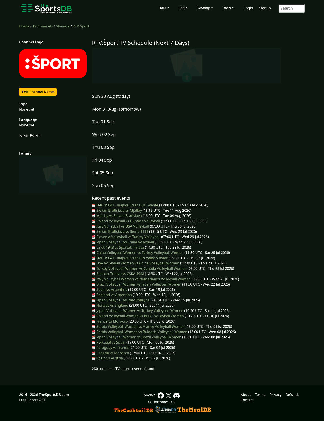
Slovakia (63, 26)
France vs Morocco (111, 321)
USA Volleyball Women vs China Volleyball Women (137, 263)
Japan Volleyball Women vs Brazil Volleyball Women (138, 337)
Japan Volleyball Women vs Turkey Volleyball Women (139, 310)
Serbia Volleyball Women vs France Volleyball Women (140, 326)
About (246, 394)
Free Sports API (32, 399)
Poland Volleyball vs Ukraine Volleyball (127, 221)
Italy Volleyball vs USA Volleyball (122, 226)
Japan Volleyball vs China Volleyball (124, 242)
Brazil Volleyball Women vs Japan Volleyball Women (138, 284)
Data (162, 7)
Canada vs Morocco (112, 352)
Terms (260, 394)
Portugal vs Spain (110, 342)
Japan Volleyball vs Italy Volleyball (123, 300)
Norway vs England (111, 305)
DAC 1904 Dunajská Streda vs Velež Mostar (131, 257)
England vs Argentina (113, 294)
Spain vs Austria (109, 358)
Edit (181, 7)
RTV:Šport (81, 26)
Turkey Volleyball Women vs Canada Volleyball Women (141, 268)
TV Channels (42, 26)
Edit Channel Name (38, 91)
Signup (265, 7)
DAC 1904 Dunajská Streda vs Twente (126, 205)
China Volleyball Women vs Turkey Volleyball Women (139, 252)
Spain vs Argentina (111, 289)
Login (248, 7)
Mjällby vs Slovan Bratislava (118, 215)
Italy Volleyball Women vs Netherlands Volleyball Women (143, 279)
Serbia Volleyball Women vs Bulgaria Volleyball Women (141, 331)
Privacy (275, 394)
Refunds (293, 394)
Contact (247, 399)
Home (24, 26)
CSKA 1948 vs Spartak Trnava (119, 247)
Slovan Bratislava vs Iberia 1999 (121, 231)
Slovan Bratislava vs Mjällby (118, 210)
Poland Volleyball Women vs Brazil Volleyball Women (139, 315)
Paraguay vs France (112, 347)
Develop (203, 7)
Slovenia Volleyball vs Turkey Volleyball (127, 236)
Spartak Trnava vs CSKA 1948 (119, 273)
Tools (226, 7)
